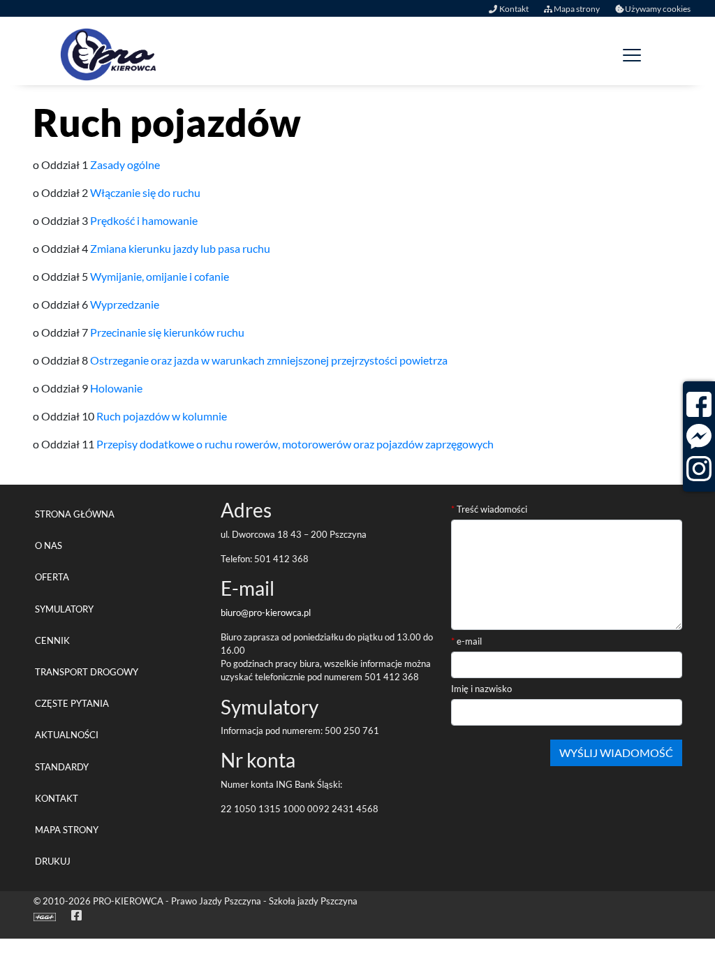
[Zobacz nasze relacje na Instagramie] (699, 468)
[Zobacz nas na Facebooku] (699, 404)
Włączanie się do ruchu (145, 192)
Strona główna (75, 514)
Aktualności (66, 734)
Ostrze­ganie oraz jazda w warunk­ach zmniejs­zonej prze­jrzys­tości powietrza (269, 360)
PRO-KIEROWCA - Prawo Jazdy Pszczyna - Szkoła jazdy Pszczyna (225, 901)
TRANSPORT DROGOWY (86, 671)
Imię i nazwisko (481, 688)
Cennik (52, 640)
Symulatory (64, 609)
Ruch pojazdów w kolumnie (161, 416)
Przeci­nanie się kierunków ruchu (167, 332)
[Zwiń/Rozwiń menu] (631, 54)
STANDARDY (62, 766)
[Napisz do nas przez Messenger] (699, 436)
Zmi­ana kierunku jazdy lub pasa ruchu (180, 248)
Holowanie (116, 388)
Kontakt (514, 8)
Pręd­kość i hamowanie (144, 220)
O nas (48, 545)
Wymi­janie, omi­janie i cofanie (159, 276)
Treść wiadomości (489, 509)
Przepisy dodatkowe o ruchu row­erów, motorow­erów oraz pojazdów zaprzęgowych (295, 443)
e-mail (466, 641)
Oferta (52, 576)
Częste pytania (72, 703)
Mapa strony (576, 8)
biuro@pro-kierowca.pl (266, 612)
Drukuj (53, 861)
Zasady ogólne (125, 164)
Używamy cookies (658, 8)
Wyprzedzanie (124, 304)
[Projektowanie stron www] (47, 915)
